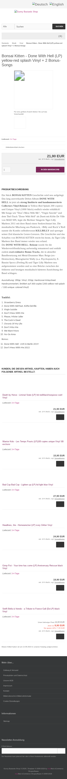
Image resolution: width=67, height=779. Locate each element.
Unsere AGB (8, 681)
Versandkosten (59, 159)
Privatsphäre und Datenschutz (15, 675)
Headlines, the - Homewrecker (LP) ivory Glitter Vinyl (27, 525)
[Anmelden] (23, 4)
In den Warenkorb (50, 169)
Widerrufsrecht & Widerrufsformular (17, 696)
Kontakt (6, 691)
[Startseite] (19, 4)
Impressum (7, 686)
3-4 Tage (13, 139)
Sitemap (6, 721)
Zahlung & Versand (10, 670)
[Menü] (3, 36)
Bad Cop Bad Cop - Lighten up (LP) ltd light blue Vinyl (27, 484)
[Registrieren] (27, 4)
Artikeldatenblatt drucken (15, 147)
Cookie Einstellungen (11, 701)
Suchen (58, 26)
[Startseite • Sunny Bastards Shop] (33, 11)
